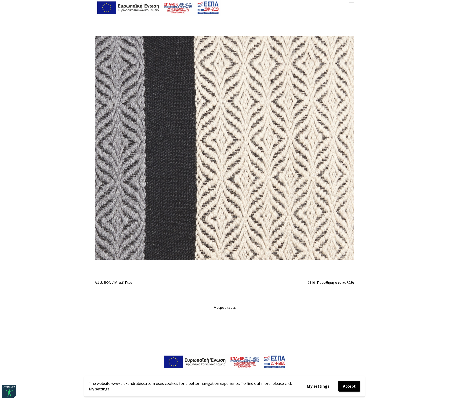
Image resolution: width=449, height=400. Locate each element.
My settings (318, 386)
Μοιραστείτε (225, 307)
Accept (349, 386)
